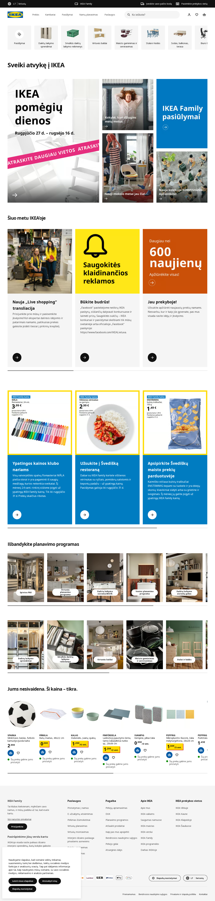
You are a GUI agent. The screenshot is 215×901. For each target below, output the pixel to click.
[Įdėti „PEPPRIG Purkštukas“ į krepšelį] (201, 750)
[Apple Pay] (119, 878)
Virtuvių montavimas (78, 831)
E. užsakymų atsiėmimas (80, 813)
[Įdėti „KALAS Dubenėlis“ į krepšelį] (74, 752)
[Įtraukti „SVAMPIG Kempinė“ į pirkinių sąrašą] (145, 750)
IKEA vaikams (147, 813)
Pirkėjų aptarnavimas (116, 807)
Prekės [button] (35, 14)
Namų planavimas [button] (88, 14)
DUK (108, 813)
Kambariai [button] (50, 14)
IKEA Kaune (181, 813)
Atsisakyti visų (49, 881)
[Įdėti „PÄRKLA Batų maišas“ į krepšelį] (42, 752)
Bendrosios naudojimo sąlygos (121, 837)
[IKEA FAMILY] (181, 113)
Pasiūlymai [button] (67, 14)
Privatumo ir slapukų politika (183, 894)
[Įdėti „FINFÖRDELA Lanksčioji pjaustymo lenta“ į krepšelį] (106, 757)
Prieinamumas (129, 894)
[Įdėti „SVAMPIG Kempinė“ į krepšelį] (137, 750)
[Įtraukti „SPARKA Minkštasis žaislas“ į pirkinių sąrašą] (18, 753)
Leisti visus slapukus (22, 881)
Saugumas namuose (151, 819)
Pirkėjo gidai (112, 843)
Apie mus (145, 807)
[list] (107, 37)
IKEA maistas (147, 825)
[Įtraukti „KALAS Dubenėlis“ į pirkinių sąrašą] (82, 752)
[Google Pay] (129, 878)
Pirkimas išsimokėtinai (79, 819)
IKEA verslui (147, 831)
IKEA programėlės (150, 843)
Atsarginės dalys (114, 849)
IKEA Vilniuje (182, 807)
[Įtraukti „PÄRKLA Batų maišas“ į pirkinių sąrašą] (50, 752)
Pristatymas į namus (78, 807)
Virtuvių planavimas (77, 825)
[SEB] (100, 878)
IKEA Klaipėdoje (184, 819)
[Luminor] (90, 878)
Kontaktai (203, 894)
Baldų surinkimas (76, 853)
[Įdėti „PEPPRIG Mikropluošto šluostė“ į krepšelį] (169, 755)
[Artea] (109, 878)
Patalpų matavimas (78, 847)
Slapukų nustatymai (22, 889)
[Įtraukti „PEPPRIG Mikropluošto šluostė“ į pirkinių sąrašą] (177, 755)
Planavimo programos (117, 819)
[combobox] (151, 14)
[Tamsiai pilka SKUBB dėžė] (65, 644)
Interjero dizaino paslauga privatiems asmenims (81, 839)
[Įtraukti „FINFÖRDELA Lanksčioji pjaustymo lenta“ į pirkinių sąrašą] (113, 757)
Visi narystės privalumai (19, 819)
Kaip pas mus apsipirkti (117, 831)
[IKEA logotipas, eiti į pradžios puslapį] (15, 15)
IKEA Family (147, 837)
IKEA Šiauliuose (183, 825)
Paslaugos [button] (110, 14)
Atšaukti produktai (115, 825)
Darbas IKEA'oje (149, 849)
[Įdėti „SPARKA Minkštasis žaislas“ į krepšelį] (11, 753)
